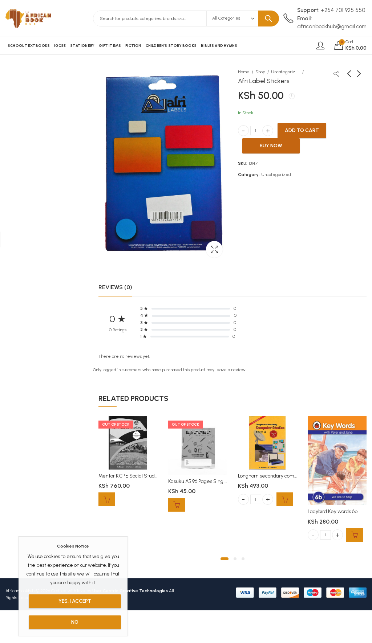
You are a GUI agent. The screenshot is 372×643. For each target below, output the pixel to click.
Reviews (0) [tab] (115, 287)
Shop (260, 71)
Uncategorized (285, 71)
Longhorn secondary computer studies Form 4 (289, 476)
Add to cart (302, 130)
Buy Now (271, 146)
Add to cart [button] (284, 499)
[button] (224, 559)
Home (244, 71)
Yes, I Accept (75, 601)
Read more (106, 499)
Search (268, 18)
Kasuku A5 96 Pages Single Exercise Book (214, 481)
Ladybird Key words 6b (332, 511)
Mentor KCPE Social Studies (129, 476)
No (74, 622)
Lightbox (214, 249)
